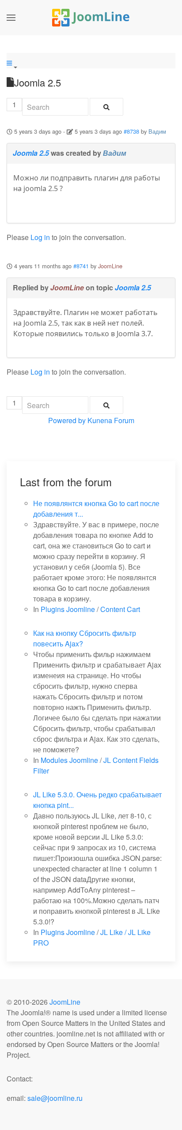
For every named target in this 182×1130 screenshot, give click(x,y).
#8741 (81, 266)
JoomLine (110, 266)
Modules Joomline (69, 760)
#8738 (131, 131)
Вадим (157, 131)
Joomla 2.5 (31, 153)
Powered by (67, 420)
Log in (40, 237)
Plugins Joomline (68, 609)
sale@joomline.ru (55, 1098)
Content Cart (120, 609)
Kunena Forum (110, 420)
